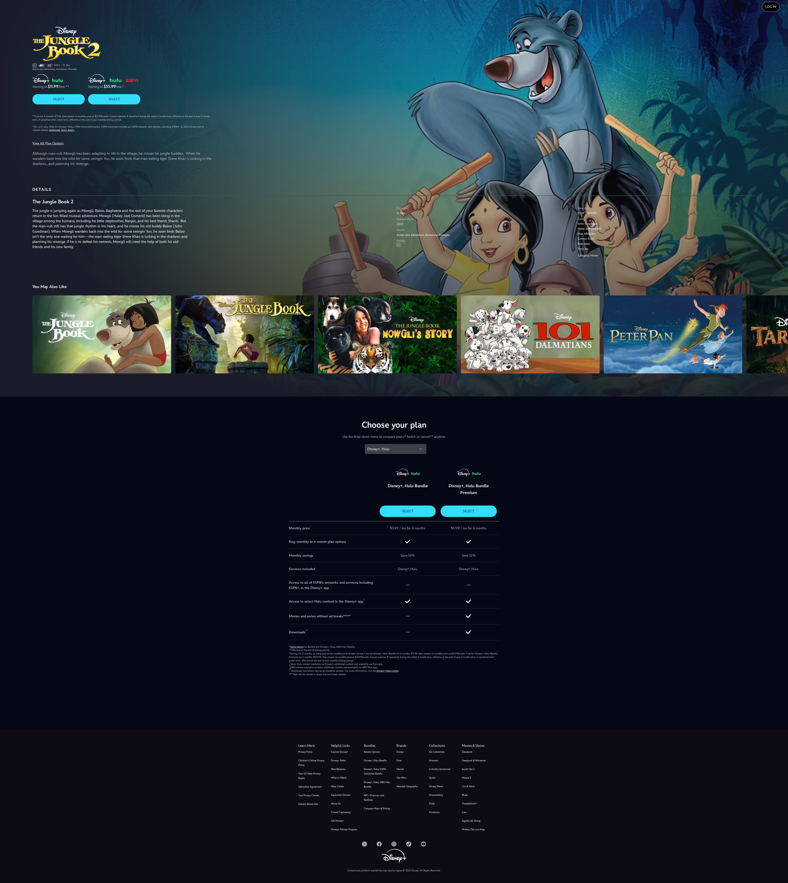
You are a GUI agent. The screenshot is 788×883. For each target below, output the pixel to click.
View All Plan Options (48, 143)
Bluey (465, 795)
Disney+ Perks (338, 760)
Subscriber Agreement (310, 786)
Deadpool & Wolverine (474, 760)
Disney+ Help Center (387, 670)
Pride (432, 803)
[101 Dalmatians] (530, 334)
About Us (336, 803)
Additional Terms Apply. (61, 130)
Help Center (337, 786)
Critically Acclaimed (439, 769)
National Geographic (407, 786)
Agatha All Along (471, 820)
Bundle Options (372, 751)
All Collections (437, 751)
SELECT (58, 99)
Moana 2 (466, 777)
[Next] (780, 334)
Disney (399, 751)
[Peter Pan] (673, 334)
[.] (364, 844)
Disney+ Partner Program (344, 829)
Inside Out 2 (468, 769)
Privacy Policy (305, 751)
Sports (432, 777)
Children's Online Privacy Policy (311, 762)
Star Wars (401, 777)
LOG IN (770, 7)
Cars (464, 812)
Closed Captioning (340, 812)
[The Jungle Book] (101, 334)
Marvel (400, 769)
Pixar (399, 760)
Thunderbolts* (469, 803)
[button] (345, 746)
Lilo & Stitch (468, 786)
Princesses (434, 812)
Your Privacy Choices (308, 795)
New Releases (338, 769)
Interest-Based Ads (308, 804)
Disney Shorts (436, 786)
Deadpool (467, 751)
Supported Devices (340, 795)
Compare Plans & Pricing (377, 808)
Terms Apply (297, 646)
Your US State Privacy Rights (309, 776)
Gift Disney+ (337, 820)
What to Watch (339, 777)
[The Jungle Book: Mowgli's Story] (387, 334)
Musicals (433, 760)
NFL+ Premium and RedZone (374, 797)
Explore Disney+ (339, 751)
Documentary (436, 795)
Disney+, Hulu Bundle (375, 760)
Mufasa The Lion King (473, 829)
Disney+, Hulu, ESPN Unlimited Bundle (375, 771)
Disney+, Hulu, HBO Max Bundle (377, 784)
